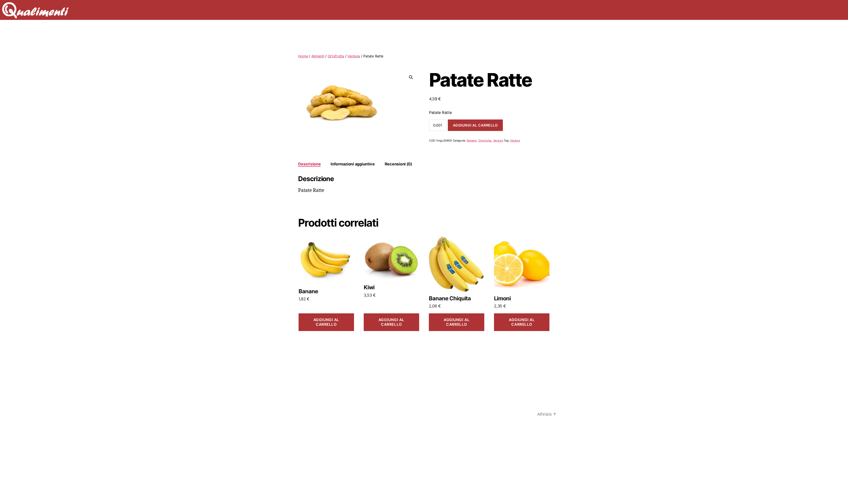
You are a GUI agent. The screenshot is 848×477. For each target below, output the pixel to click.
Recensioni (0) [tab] (398, 164)
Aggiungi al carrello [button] (326, 322)
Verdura (353, 56)
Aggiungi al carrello (475, 125)
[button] (411, 77)
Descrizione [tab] (309, 164)
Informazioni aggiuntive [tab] (353, 164)
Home (303, 56)
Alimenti (317, 56)
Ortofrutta (336, 56)
